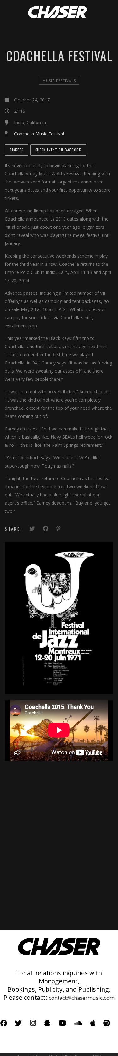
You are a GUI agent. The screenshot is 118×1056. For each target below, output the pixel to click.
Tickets (16, 149)
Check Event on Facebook (58, 149)
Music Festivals (59, 80)
